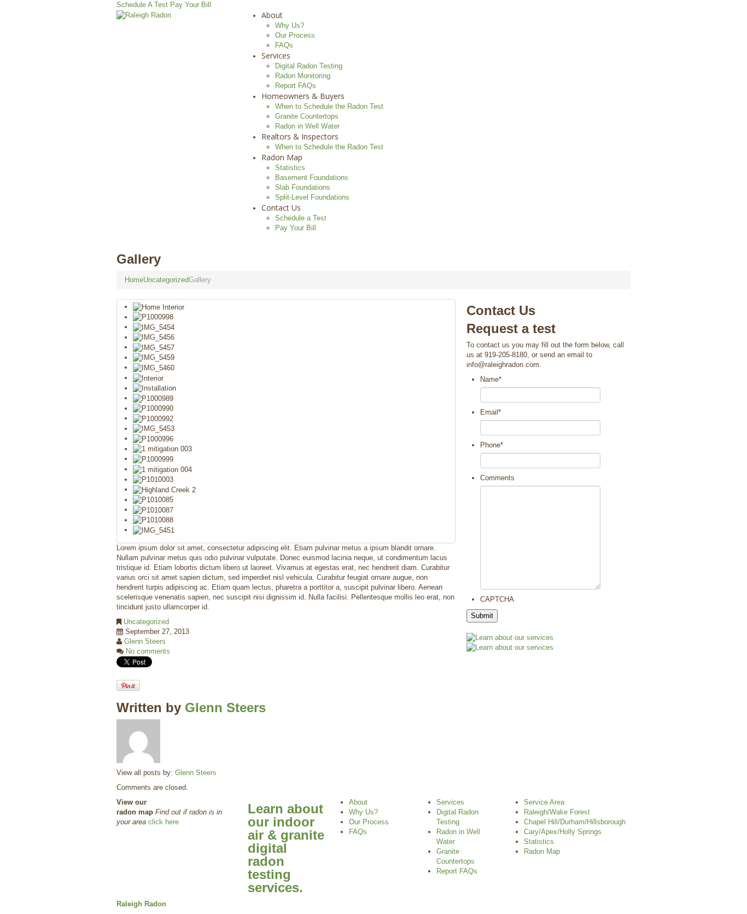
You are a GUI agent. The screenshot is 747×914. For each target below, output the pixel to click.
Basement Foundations (311, 177)
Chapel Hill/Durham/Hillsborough (575, 822)
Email (490, 412)
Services (275, 55)
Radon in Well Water (307, 126)
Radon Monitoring (302, 76)
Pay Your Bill (190, 5)
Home (134, 280)
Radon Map (281, 157)
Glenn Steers (145, 641)
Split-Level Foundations (312, 197)
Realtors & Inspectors (300, 136)
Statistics (290, 168)
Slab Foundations (302, 187)
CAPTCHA (497, 599)
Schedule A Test (142, 5)
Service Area (544, 802)
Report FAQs (295, 85)
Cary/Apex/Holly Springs (563, 832)
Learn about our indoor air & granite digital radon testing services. (286, 848)
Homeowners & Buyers (303, 96)
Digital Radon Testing (308, 66)
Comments (497, 478)
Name (490, 379)
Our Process (295, 35)
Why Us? (289, 25)
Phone (491, 445)
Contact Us (281, 207)
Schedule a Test (300, 218)
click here (163, 822)
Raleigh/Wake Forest (557, 812)
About (272, 15)
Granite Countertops (307, 116)
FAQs (284, 45)
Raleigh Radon (141, 904)
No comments (148, 651)
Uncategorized (166, 280)
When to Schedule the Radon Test (329, 106)
